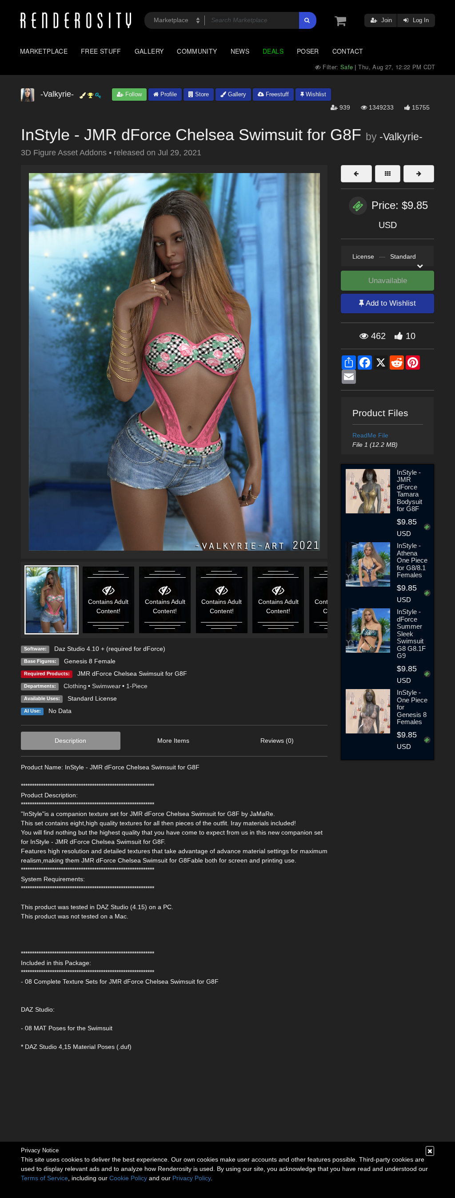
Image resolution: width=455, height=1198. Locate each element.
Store (201, 94)
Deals (273, 51)
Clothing (75, 686)
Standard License (92, 698)
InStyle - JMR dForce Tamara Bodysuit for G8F (409, 491)
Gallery (149, 51)
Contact (347, 51)
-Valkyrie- (401, 136)
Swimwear (106, 686)
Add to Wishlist (390, 303)
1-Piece (137, 686)
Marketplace (44, 51)
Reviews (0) (277, 740)
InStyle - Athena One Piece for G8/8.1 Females (412, 560)
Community (197, 51)
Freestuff (276, 94)
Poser (308, 51)
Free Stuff (101, 51)
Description (70, 740)
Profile (168, 94)
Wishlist (315, 94)
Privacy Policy (191, 1178)
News (240, 51)
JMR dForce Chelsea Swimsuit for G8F (132, 673)
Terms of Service (44, 1178)
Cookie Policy (128, 1178)
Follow (133, 94)
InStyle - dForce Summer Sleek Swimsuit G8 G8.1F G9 (411, 633)
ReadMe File (370, 435)
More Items (173, 740)
